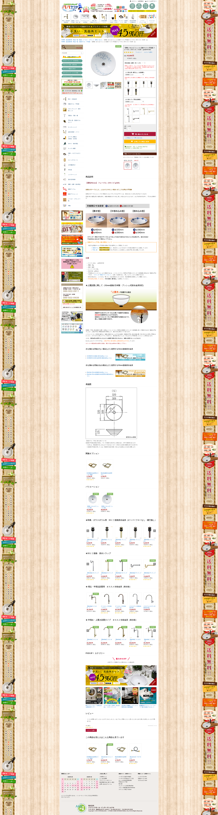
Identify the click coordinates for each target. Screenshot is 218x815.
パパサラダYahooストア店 (126, 778)
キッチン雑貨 (72, 148)
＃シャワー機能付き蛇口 (69, 68)
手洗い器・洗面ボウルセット (74, 121)
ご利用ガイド (103, 776)
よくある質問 (103, 778)
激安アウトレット (73, 194)
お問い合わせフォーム (105, 784)
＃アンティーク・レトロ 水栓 (70, 72)
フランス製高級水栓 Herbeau (127, 787)
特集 (69, 205)
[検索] (82, 53)
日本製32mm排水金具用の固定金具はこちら (99, 358)
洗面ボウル (95, 248)
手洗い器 (95, 250)
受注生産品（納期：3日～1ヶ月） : (133, 63)
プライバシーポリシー (105, 780)
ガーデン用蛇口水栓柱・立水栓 (72, 137)
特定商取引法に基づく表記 (106, 782)
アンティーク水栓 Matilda (126, 785)
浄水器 (70, 169)
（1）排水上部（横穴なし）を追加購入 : (135, 72)
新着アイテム (72, 189)
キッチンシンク (72, 127)
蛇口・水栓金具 (72, 99)
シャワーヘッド (72, 174)
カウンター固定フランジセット (102, 274)
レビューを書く (148, 52)
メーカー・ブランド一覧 (74, 199)
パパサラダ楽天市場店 (125, 776)
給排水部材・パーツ (73, 132)
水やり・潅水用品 (73, 143)
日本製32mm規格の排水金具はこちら (97, 356)
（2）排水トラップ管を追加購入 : (133, 99)
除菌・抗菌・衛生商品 (74, 184)
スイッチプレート (73, 160)
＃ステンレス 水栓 (68, 76)
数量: (125, 128)
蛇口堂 (120, 783)
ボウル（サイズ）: (128, 160)
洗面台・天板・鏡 (73, 115)
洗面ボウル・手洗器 (73, 104)
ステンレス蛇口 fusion (125, 789)
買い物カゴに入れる (141, 134)
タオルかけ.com (142, 780)
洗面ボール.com (142, 778)
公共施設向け (72, 165)
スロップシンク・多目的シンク (74, 109)
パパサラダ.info (142, 776)
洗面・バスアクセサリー (74, 154)
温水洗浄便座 (72, 179)
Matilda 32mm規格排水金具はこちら (97, 372)
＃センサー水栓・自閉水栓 (70, 64)
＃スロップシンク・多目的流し (71, 60)
